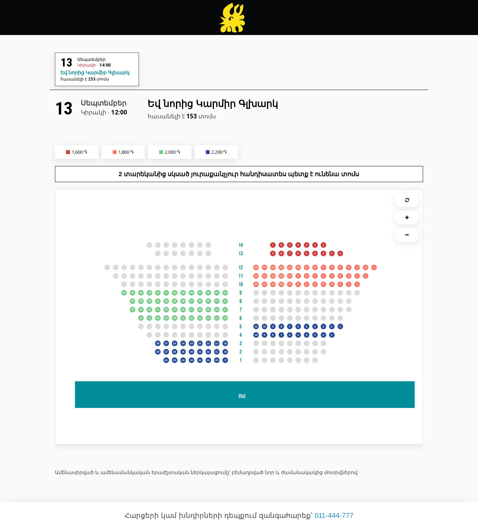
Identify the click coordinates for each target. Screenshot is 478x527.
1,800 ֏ (126, 152)
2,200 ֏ (219, 152)
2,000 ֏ (172, 152)
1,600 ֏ (79, 152)
